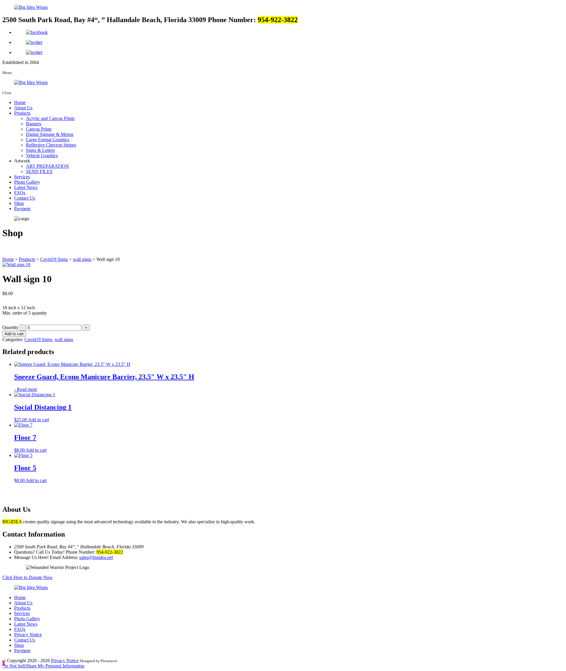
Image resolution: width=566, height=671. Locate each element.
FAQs (19, 192)
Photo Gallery (27, 182)
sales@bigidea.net (96, 557)
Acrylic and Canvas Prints (50, 118)
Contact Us (24, 197)
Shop (19, 203)
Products (22, 113)
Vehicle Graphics (42, 155)
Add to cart (14, 334)
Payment (22, 208)
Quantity (10, 327)
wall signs (64, 339)
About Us (23, 107)
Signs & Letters (40, 150)
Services (22, 176)
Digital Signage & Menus (49, 134)
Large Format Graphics (47, 139)
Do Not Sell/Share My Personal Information (43, 665)
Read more (27, 389)
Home (20, 102)
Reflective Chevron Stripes (51, 144)
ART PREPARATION (47, 166)
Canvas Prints (39, 128)
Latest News (25, 187)
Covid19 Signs (38, 339)
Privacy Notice (28, 634)
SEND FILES (39, 171)
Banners (33, 123)
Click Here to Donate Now (27, 577)
